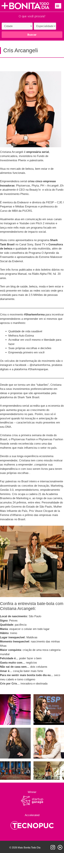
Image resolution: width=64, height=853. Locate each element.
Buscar (32, 34)
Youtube (60, 847)
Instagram (52, 847)
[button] (58, 6)
